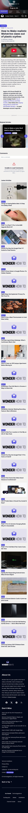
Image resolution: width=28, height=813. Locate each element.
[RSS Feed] (21, 702)
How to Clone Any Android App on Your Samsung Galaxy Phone (12, 722)
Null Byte (24, 11)
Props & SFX (14, 8)
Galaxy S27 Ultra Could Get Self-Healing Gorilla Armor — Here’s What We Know (13, 622)
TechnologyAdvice (17, 793)
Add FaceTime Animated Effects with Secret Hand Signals (13, 733)
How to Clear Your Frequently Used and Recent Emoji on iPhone (12, 742)
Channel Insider (11, 801)
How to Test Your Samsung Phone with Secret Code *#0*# (13, 738)
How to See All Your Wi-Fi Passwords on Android (12, 713)
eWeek (14, 797)
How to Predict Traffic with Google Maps (12, 730)
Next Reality (18, 11)
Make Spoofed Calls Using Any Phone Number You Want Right (14, 746)
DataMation (22, 797)
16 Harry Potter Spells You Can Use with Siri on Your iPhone (14, 726)
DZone (19, 801)
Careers (7, 772)
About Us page (12, 697)
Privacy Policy (5, 764)
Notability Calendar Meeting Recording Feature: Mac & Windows (13, 410)
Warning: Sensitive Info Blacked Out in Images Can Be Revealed (12, 751)
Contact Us (4, 766)
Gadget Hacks (10, 11)
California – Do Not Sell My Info (10, 769)
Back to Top (6, 782)
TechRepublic (6, 797)
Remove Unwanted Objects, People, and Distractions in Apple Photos (12, 717)
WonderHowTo (4, 11)
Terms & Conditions (7, 761)
